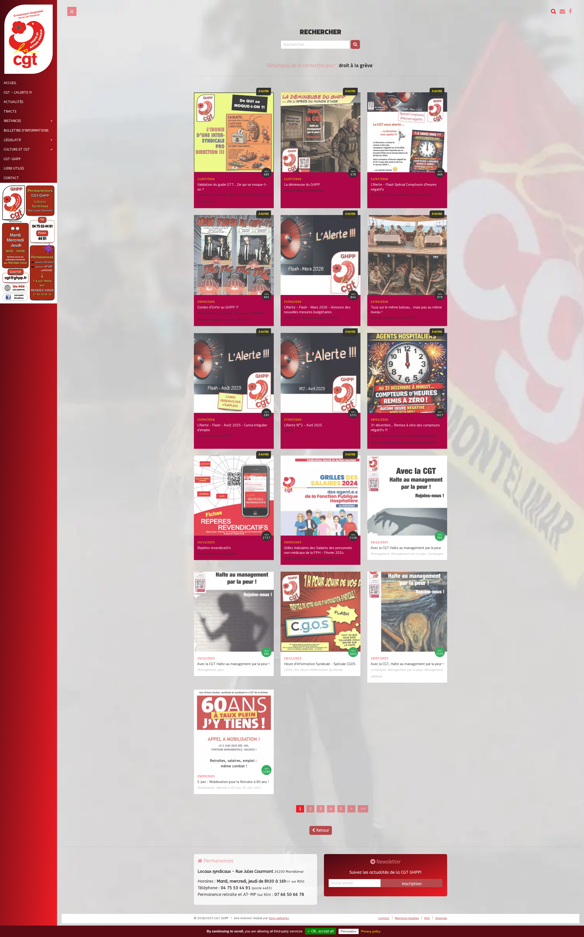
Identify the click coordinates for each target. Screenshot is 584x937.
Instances (12, 121)
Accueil (10, 83)
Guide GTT (241, 195)
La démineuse (314, 190)
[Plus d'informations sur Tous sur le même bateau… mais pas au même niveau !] (407, 254)
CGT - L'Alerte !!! (18, 92)
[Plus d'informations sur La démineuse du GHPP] (320, 132)
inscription (412, 883)
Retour (322, 830)
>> (362, 808)
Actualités (13, 102)
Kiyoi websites (279, 918)
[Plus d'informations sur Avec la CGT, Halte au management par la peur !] (407, 611)
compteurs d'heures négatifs (390, 195)
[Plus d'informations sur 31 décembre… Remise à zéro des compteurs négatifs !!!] (407, 372)
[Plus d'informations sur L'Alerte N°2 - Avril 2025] (320, 372)
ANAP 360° (244, 319)
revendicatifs (226, 553)
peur (221, 670)
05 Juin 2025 (251, 787)
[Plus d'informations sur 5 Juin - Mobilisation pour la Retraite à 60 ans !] (234, 729)
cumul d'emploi (208, 435)
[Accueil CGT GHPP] (27, 39)
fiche (200, 553)
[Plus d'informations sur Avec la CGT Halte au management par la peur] (407, 495)
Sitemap (441, 918)
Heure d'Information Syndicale (321, 670)
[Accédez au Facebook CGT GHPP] (570, 11)
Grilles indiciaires (295, 558)
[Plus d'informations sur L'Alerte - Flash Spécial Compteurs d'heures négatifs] (407, 132)
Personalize (348, 931)
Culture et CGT (17, 149)
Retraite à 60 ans (228, 787)
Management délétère (249, 313)
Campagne (435, 553)
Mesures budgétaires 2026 (215, 319)
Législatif (12, 140)
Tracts (10, 111)
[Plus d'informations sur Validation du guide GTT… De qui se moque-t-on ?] (234, 132)
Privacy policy (371, 931)
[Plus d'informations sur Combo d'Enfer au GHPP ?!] (234, 254)
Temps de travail (382, 435)
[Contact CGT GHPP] (562, 11)
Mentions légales (407, 918)
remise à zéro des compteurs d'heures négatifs (403, 442)
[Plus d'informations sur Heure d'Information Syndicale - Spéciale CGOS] (320, 611)
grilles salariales (320, 558)
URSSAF (226, 435)
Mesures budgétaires (385, 317)
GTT (413, 317)
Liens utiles (14, 168)
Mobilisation (205, 787)
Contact (11, 178)
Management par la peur (214, 313)
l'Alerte (288, 431)
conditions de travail (211, 195)
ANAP (405, 317)
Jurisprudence (421, 195)
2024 (337, 558)
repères (211, 553)
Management (293, 190)
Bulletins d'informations (26, 131)
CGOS (288, 670)
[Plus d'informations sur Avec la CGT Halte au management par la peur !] (234, 611)
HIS (296, 670)
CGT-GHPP (12, 159)
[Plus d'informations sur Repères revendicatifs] (234, 495)
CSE (230, 195)
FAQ (427, 918)
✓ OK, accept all (320, 931)
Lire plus (180, 154)
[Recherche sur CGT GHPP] (553, 11)
